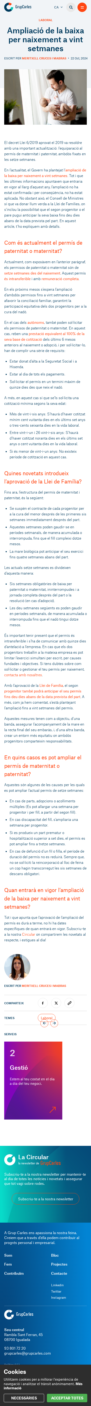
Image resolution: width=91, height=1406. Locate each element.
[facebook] (43, 1003)
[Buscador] (71, 7)
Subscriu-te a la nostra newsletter (45, 1199)
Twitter (56, 1291)
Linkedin (57, 1285)
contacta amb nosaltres (23, 674)
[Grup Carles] (25, 7)
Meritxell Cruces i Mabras (44, 58)
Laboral (45, 20)
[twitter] (56, 1003)
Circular (28, 934)
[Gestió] (33, 1081)
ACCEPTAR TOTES (67, 1398)
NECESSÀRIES (24, 1398)
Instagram (58, 1297)
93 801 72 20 (15, 1348)
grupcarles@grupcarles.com (27, 1353)
